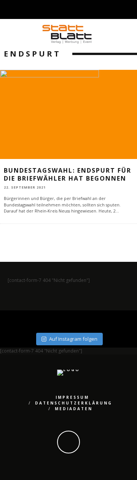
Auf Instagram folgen (73, 338)
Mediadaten (73, 408)
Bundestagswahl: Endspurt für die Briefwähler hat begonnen (67, 174)
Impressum (72, 397)
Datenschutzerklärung (73, 403)
